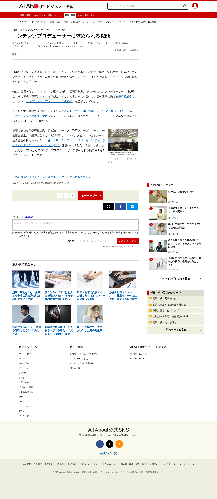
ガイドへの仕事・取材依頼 (82, 363)
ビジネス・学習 (60, 7)
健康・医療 (24, 363)
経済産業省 (125, 96)
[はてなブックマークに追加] (132, 206)
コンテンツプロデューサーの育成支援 (49, 101)
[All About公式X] (109, 444)
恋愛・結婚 (24, 382)
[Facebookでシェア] (120, 206)
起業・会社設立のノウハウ (76, 22)
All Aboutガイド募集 (79, 358)
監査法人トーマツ (69, 111)
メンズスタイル (26, 392)
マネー (22, 358)
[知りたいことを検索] (184, 6)
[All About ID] (195, 6)
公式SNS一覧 (108, 453)
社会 (80, 15)
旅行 (21, 397)
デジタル (23, 373)
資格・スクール (55, 15)
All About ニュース (138, 354)
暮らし (22, 377)
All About (23, 22)
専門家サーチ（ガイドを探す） (84, 354)
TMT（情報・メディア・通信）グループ (105, 111)
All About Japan (137, 358)
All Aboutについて (110, 464)
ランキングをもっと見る (176, 278)
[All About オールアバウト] (31, 7)
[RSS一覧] (119, 444)
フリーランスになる (102, 22)
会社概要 (27, 464)
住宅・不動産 (25, 354)
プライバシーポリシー (89, 464)
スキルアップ (39, 15)
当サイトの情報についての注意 (156, 464)
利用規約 (72, 464)
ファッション (25, 406)
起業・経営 (70, 15)
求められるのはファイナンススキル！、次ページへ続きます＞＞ (51, 177)
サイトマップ (179, 464)
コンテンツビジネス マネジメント (36, 116)
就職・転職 (25, 15)
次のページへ (90, 195)
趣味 (21, 401)
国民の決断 (75, 368)
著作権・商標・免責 (130, 464)
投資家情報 (49, 464)
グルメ (22, 411)
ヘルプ (191, 464)
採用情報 (38, 464)
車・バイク (24, 416)
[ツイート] (108, 206)
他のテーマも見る (176, 329)
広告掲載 (61, 464)
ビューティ (24, 368)
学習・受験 (90, 15)
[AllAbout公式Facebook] (100, 444)
